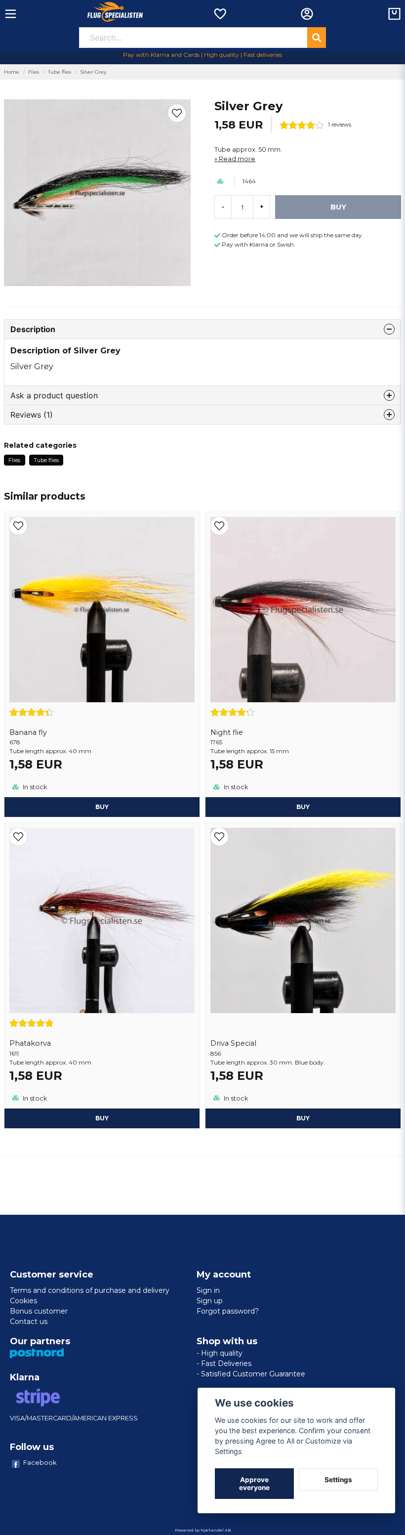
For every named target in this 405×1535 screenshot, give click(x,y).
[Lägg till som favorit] (219, 14)
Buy (102, 806)
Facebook (40, 1462)
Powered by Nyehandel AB (203, 1530)
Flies (33, 72)
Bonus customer (39, 1311)
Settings (338, 1480)
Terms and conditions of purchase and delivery (89, 1290)
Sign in (208, 1290)
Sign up (210, 1300)
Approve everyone (254, 1484)
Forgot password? (228, 1311)
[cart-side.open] (394, 14)
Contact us (28, 1321)
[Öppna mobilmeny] (10, 14)
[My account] (307, 14)
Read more (237, 159)
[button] (177, 113)
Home (11, 72)
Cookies (23, 1300)
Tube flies (59, 72)
